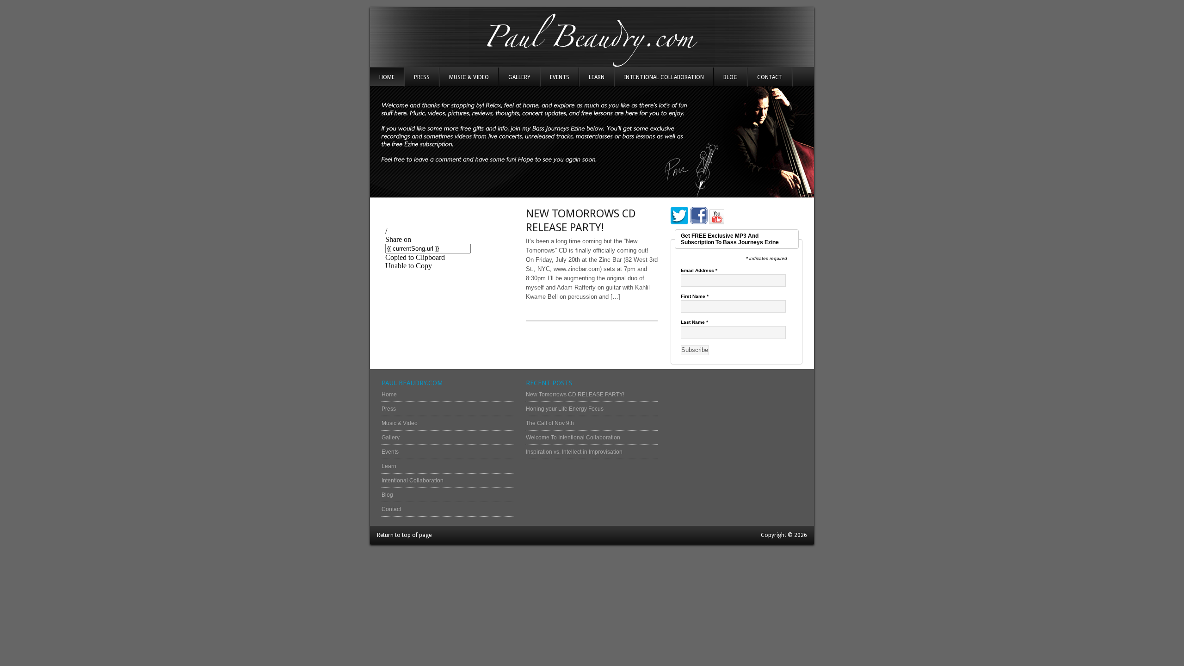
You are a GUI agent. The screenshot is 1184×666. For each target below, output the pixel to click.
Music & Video (469, 77)
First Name (695, 296)
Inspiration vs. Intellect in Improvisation (574, 452)
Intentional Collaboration (664, 77)
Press (422, 77)
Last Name (694, 322)
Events (559, 77)
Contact (770, 77)
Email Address (699, 270)
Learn (596, 77)
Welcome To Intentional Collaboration (573, 437)
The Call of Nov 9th (550, 423)
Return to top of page (404, 535)
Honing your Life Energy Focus (565, 409)
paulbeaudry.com (592, 37)
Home (387, 77)
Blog (730, 77)
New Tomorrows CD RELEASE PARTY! (575, 394)
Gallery (519, 77)
